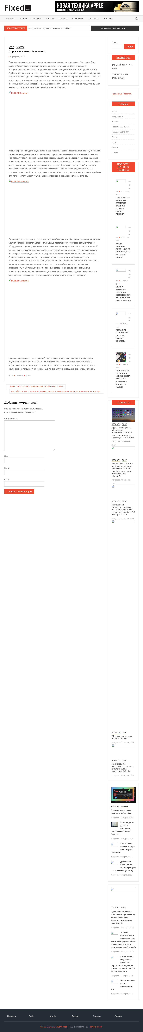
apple (11, 375)
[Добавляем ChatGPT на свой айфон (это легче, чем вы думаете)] (114, 863)
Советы (115, 137)
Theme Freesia (95, 1026)
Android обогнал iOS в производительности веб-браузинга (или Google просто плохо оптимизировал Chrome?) (122, 469)
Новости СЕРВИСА (120, 131)
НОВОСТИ (50, 19)
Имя (6, 456)
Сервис (10, 19)
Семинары (36, 19)
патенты (19, 375)
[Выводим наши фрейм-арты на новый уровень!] (121, 316)
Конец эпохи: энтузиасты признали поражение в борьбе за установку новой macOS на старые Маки (123, 510)
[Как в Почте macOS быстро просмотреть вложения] (114, 844)
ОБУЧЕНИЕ (94, 19)
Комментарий (11, 418)
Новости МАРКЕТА (120, 126)
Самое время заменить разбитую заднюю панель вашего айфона (41, 28)
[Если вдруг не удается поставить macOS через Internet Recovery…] (114, 823)
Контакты (63, 19)
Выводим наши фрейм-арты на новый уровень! (123, 335)
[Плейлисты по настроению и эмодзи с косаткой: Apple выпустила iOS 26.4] (123, 750)
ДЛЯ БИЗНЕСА (78, 19)
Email (6, 467)
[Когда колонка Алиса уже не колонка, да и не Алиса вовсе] (121, 230)
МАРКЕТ (23, 19)
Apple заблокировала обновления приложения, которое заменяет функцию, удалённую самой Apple (123, 432)
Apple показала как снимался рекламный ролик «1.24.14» (37, 386)
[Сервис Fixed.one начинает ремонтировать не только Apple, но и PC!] (121, 273)
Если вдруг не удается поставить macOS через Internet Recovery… (122, 828)
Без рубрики (117, 116)
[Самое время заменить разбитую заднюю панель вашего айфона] (121, 184)
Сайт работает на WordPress (53, 1026)
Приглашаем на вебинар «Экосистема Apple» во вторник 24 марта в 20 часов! (123, 378)
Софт (114, 142)
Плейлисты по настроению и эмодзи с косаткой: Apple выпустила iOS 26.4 (123, 767)
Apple (11, 47)
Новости (20, 47)
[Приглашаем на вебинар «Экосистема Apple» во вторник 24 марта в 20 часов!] (121, 357)
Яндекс (115, 152)
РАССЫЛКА (107, 19)
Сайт (6, 479)
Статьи (115, 147)
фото (28, 375)
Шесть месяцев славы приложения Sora (122, 737)
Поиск (114, 42)
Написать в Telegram (122, 93)
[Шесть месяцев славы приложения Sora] (123, 625)
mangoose (116, 441)
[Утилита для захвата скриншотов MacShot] (123, 794)
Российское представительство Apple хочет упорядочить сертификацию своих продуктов (55, 391)
